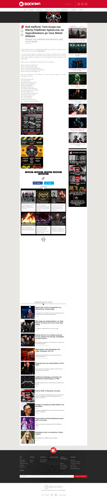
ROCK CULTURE (73, 467)
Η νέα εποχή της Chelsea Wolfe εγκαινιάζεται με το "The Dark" (77, 40)
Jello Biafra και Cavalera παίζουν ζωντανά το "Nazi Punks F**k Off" (43, 224)
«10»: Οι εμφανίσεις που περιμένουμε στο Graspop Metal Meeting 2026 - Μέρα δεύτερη (43, 200)
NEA (21, 457)
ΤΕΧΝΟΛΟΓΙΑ (22, 467)
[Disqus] (43, 256)
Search (79, 4)
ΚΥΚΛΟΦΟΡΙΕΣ (23, 461)
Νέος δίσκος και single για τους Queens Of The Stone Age (77, 129)
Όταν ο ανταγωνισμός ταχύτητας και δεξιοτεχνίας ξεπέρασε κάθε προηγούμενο (28, 229)
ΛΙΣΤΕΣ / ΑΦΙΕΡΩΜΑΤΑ (62, 10)
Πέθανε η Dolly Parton (77, 115)
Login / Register (67, 4)
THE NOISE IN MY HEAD (75, 461)
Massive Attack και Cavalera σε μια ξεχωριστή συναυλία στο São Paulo (58, 200)
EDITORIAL (72, 460)
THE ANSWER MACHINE (75, 468)
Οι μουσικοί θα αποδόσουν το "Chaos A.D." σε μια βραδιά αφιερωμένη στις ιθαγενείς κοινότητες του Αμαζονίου (58, 207)
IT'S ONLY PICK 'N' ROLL (75, 463)
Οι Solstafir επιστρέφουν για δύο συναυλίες (78, 144)
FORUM (81, 10)
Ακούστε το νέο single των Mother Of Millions (77, 55)
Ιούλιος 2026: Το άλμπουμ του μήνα (77, 173)
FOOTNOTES (73, 465)
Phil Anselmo (57, 172)
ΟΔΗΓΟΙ (62, 463)
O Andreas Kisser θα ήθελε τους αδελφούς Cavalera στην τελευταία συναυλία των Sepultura (58, 223)
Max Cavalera (39, 172)
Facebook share (22, 31)
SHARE (38, 183)
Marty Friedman (43, 174)
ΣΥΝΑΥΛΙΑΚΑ (22, 460)
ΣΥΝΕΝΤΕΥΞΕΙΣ (49, 10)
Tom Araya (48, 172)
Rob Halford (29, 172)
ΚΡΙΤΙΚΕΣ (31, 10)
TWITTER (56, 495)
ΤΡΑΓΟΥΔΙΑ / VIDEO (24, 463)
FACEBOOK (52, 495)
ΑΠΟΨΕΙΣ (73, 10)
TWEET (49, 183)
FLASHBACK (62, 468)
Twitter (86, 4)
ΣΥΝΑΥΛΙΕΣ (39, 10)
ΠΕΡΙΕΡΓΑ (22, 465)
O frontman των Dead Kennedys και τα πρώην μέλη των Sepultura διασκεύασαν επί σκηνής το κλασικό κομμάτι (43, 230)
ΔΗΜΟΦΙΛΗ (82, 26)
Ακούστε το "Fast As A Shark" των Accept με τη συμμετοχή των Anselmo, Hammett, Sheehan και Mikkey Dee (28, 200)
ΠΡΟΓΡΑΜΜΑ (43, 461)
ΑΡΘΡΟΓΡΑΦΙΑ (63, 465)
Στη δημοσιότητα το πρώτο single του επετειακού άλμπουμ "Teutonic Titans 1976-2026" (28, 206)
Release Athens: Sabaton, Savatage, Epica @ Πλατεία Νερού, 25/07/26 (77, 193)
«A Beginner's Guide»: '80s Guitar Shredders (27, 224)
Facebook (82, 4)
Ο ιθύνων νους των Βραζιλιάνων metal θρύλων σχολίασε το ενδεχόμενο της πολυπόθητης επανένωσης (58, 229)
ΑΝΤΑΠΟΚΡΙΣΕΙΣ (43, 460)
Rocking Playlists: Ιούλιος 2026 (77, 183)
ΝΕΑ (25, 10)
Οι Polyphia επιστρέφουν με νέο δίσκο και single (78, 70)
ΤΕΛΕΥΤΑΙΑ (73, 26)
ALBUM (31, 460)
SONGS (31, 461)
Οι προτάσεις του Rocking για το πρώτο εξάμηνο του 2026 (77, 163)
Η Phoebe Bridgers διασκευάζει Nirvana (77, 86)
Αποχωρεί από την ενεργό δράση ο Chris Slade (77, 101)
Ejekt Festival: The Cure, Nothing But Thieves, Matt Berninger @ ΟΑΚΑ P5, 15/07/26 (77, 203)
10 (60, 461)
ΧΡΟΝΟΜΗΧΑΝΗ (63, 467)
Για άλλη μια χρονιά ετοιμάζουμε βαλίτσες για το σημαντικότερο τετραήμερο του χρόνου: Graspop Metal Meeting (43, 207)
